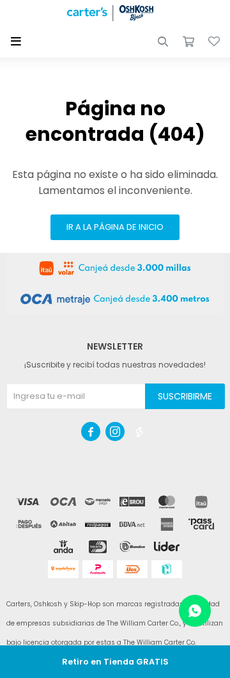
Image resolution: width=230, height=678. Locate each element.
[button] (163, 42)
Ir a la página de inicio (115, 227)
